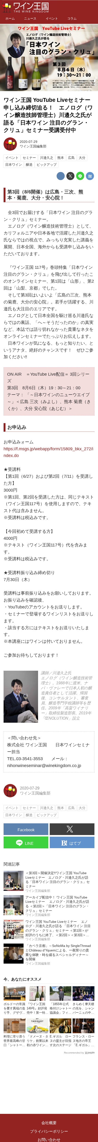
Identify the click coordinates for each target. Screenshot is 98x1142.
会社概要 (49, 1123)
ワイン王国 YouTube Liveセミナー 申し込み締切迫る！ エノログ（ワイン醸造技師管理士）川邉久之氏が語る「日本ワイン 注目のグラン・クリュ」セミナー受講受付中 (50, 115)
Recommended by (74, 1052)
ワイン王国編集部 (33, 146)
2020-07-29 (28, 142)
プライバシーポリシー (49, 1131)
